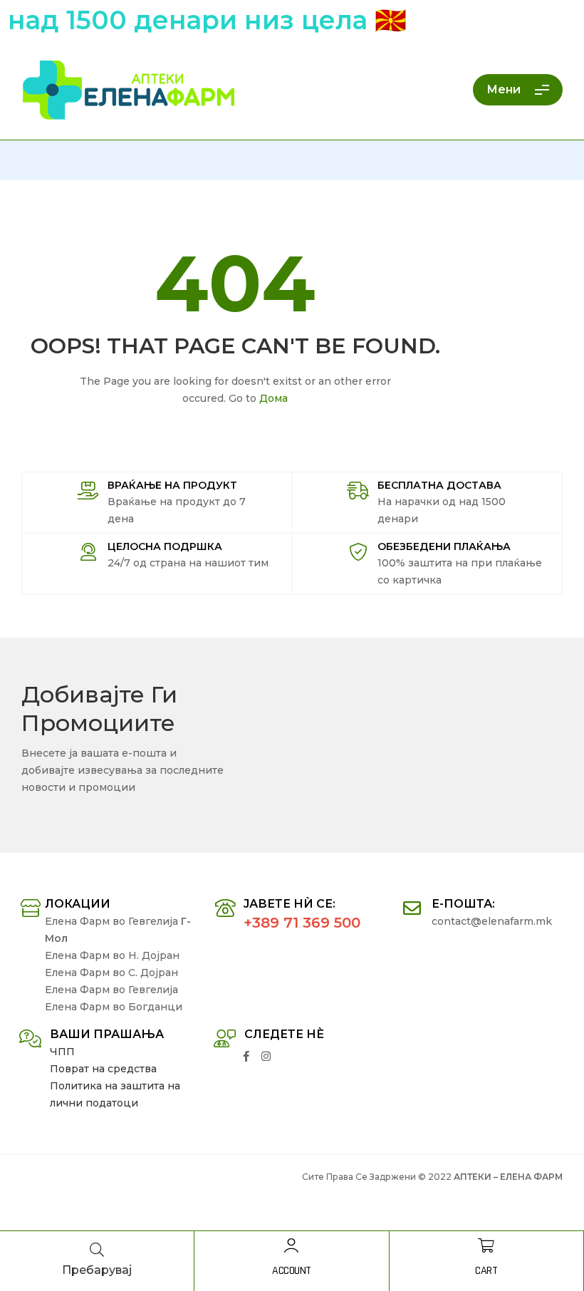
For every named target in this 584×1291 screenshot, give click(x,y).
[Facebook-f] (246, 1056)
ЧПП (62, 1051)
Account (291, 1270)
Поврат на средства (103, 1068)
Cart (486, 1270)
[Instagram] (266, 1056)
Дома (273, 398)
